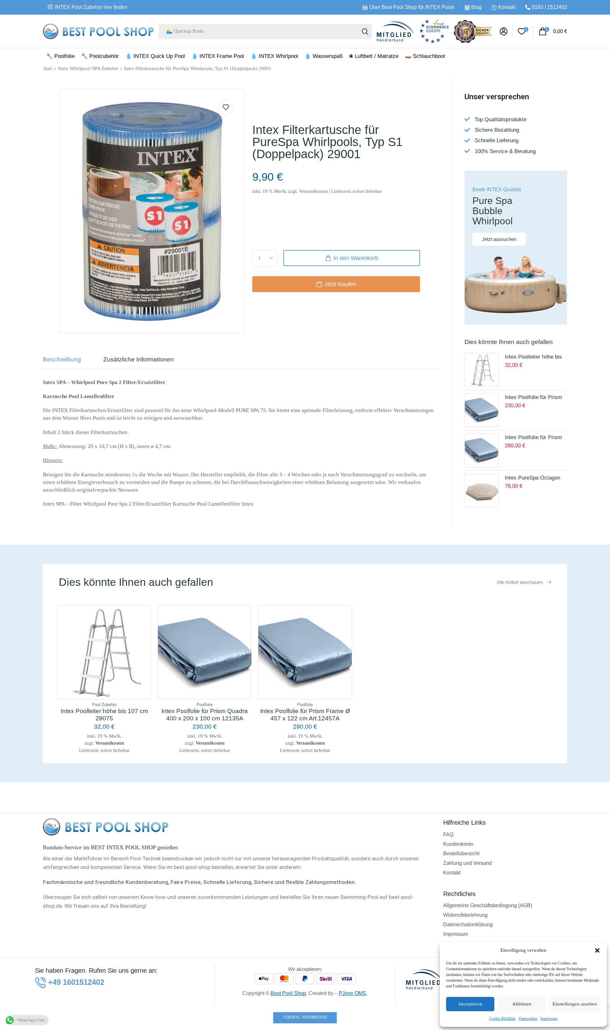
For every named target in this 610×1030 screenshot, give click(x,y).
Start (47, 68)
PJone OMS (352, 993)
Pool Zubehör (104, 704)
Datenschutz (528, 1018)
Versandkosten (313, 191)
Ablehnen (522, 1003)
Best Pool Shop (288, 993)
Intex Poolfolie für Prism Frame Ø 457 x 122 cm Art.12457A (533, 438)
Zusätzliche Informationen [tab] (138, 359)
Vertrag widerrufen (305, 1017)
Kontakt (506, 7)
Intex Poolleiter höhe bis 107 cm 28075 (533, 357)
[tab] (67, 362)
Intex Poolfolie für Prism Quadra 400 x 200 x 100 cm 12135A (533, 398)
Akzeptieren (470, 1003)
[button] (597, 950)
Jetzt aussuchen (499, 239)
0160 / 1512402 (549, 7)
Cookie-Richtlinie (502, 1018)
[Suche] (365, 31)
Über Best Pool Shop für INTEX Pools (412, 7)
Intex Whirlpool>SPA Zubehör (88, 68)
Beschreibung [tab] (62, 359)
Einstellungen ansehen (574, 1003)
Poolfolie (205, 704)
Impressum (548, 1018)
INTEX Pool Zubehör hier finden (91, 7)
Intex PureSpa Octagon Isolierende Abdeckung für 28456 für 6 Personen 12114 (535, 478)
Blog (476, 7)
